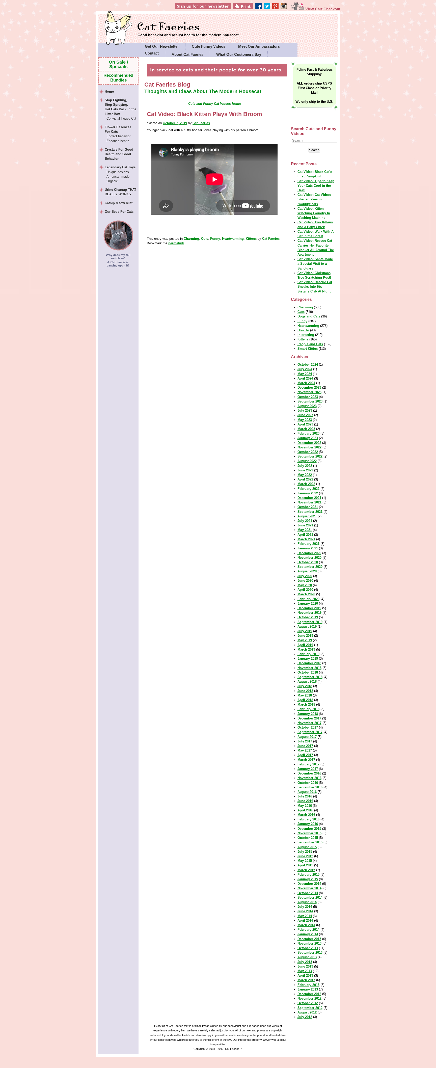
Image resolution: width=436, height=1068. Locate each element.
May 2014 (304, 916)
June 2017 (305, 746)
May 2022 (304, 475)
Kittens (251, 239)
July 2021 (304, 521)
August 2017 (307, 737)
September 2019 (309, 622)
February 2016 (308, 819)
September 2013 (309, 952)
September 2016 (309, 787)
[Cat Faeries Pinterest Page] (279, 9)
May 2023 (304, 420)
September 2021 (309, 512)
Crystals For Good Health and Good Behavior (119, 154)
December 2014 (309, 884)
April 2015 (305, 865)
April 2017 (305, 755)
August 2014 (307, 902)
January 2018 (307, 714)
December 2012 (309, 994)
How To (303, 330)
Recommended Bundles (118, 77)
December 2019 (309, 608)
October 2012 (307, 1003)
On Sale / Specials (118, 64)
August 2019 (307, 626)
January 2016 (307, 824)
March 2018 (306, 704)
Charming (191, 239)
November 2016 (309, 778)
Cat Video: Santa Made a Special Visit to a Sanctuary (315, 263)
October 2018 (307, 672)
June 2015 (305, 856)
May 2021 (304, 530)
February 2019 (308, 654)
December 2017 (309, 718)
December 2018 (309, 663)
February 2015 (308, 874)
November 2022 (309, 447)
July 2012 (304, 1017)
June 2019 (305, 635)
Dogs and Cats (308, 316)
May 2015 (304, 861)
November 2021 (309, 502)
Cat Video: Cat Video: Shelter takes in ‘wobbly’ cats (314, 199)
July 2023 (304, 410)
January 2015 (307, 879)
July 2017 (304, 741)
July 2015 (304, 851)
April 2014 (305, 920)
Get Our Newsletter (162, 46)
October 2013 (307, 948)
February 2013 (308, 985)
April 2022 (305, 479)
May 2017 (304, 750)
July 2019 (304, 631)
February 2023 (308, 433)
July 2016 (304, 796)
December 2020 (309, 553)
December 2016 (309, 773)
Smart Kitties (307, 349)
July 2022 (304, 466)
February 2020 (308, 599)
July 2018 (304, 686)
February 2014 (308, 929)
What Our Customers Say (238, 54)
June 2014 (305, 911)
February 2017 (308, 764)
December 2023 (309, 387)
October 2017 (307, 727)
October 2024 (307, 364)
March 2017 (306, 760)
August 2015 (307, 847)
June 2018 (305, 691)
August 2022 (307, 461)
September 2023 (309, 401)
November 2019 (309, 613)
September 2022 (309, 456)
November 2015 (309, 833)
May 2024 (304, 374)
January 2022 (307, 493)
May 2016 (304, 806)
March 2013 (306, 980)
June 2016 (305, 801)
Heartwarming (233, 239)
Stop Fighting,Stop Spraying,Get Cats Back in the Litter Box (120, 109)
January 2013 (307, 989)
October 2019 (307, 617)
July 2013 (304, 962)
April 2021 (305, 535)
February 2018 (308, 709)
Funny (215, 239)
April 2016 (305, 810)
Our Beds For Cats (119, 211)
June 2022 (305, 470)
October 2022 (307, 452)
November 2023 (309, 392)
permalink (176, 243)
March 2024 (306, 383)
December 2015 (309, 829)
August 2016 (307, 792)
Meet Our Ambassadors (259, 46)
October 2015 (307, 838)
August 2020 (307, 571)
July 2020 (304, 576)
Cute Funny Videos (208, 46)
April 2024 (305, 378)
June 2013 (305, 966)
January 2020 (307, 603)
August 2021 (307, 516)
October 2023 (307, 397)
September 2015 (309, 842)
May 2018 (304, 695)
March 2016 (306, 815)
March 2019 (306, 649)
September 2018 (309, 677)
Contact (152, 53)
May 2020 (304, 585)
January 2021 (307, 548)
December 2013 (309, 939)
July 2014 (304, 907)
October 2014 (307, 893)
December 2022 (309, 443)
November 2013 (309, 943)
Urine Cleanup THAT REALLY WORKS (120, 192)
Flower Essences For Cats (118, 134)
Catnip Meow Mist (118, 203)
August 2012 (307, 1012)
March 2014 (306, 925)
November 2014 (309, 888)
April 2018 (305, 700)
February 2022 (308, 489)
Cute (204, 239)
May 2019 (304, 640)
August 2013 (307, 957)
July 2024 (304, 369)
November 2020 (309, 557)
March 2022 (306, 484)
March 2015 (306, 870)
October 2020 (307, 562)
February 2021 (308, 544)
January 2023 (307, 438)
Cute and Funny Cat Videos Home (214, 103)
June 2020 (305, 580)
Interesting (305, 335)
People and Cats (310, 344)
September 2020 (309, 567)
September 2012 (309, 1008)
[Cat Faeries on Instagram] (287, 9)
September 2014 (309, 897)
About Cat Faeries (187, 54)
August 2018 (307, 681)
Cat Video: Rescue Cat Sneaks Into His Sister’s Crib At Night (314, 286)
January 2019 (307, 658)
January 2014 (307, 934)
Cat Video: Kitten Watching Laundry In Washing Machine (313, 213)
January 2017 (307, 769)
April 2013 (305, 975)
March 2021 (306, 539)
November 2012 (309, 998)
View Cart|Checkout (322, 9)
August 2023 (307, 406)
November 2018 (309, 668)
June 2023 (305, 415)
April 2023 (305, 424)
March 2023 (306, 429)
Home (109, 91)
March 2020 (306, 594)
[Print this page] (250, 9)
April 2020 (305, 590)
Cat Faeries (188, 27)
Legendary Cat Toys (120, 174)
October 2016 (307, 783)
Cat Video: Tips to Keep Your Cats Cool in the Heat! (315, 185)
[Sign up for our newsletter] (211, 9)
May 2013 (304, 971)
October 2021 (307, 507)
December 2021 (309, 498)
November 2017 (309, 723)
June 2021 (305, 525)
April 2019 (305, 645)
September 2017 (309, 732)
